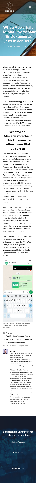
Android (9, 333)
